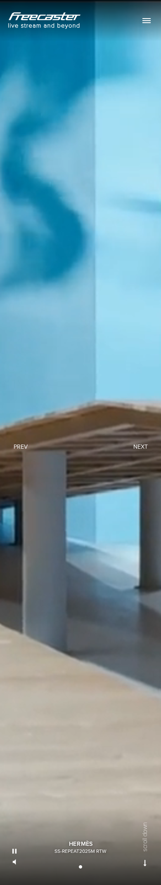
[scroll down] (145, 863)
